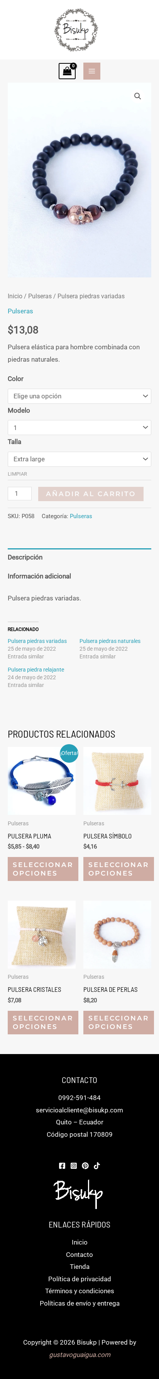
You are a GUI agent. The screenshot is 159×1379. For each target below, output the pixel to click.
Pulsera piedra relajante (36, 670)
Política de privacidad (79, 1279)
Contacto (79, 1254)
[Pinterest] (85, 1165)
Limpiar (17, 474)
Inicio (15, 296)
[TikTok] (96, 1165)
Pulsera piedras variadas (37, 641)
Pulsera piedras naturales (110, 641)
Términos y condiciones (79, 1291)
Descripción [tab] (25, 557)
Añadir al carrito (91, 494)
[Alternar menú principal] (91, 71)
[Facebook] (62, 1165)
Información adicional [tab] (39, 576)
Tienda (80, 1266)
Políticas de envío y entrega (80, 1303)
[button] (138, 96)
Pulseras (40, 296)
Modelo (19, 410)
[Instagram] (73, 1165)
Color (16, 379)
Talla (14, 441)
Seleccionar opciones (43, 869)
